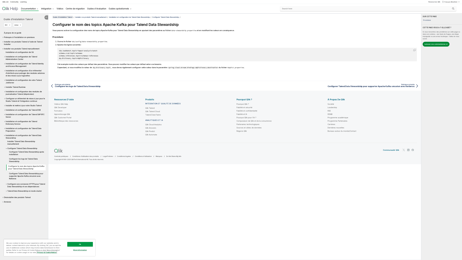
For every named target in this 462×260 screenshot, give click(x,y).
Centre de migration (75, 8)
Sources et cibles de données (249, 128)
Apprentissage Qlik (62, 114)
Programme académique (338, 118)
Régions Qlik (242, 131)
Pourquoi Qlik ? (243, 104)
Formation (58, 111)
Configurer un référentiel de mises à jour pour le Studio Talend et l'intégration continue (25, 100)
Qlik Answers (150, 128)
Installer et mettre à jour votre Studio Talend (24, 105)
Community (14, 2)
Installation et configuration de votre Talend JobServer (24, 81)
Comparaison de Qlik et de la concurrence (254, 121)
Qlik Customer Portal (62, 118)
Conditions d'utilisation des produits (85, 156)
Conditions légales (124, 156)
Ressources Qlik (434, 2)
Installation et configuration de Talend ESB (23, 110)
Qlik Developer (60, 107)
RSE (329, 111)
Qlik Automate (151, 135)
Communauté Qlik (391, 150)
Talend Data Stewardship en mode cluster (24, 191)
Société (331, 104)
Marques (159, 156)
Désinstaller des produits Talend (17, 197)
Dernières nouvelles (336, 128)
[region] (49, 247)
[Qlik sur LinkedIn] (408, 150)
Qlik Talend (150, 108)
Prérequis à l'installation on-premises (19, 37)
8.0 (6, 25)
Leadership (332, 107)
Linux (16, 25)
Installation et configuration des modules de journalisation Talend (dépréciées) (24, 93)
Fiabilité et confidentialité (247, 111)
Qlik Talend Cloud (152, 111)
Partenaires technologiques (248, 124)
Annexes (7, 202)
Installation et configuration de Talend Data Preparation (23, 129)
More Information (80, 250)
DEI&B (330, 114)
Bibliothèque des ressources (66, 121)
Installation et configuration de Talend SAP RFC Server (25, 115)
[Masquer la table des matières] (46, 17)
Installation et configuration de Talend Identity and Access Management (25, 65)
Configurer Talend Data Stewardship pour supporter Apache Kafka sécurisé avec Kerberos (26, 176)
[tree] (24, 116)
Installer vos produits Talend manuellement (21, 49)
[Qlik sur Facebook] (413, 150)
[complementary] (441, 136)
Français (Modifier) (451, 2)
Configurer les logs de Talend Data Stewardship (23, 160)
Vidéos (60, 8)
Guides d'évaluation (96, 8)
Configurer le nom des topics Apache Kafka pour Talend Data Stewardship (26, 167)
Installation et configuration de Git (20, 52)
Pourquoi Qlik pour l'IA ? (246, 118)
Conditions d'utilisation (143, 156)
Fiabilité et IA (242, 114)
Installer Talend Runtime (16, 87)
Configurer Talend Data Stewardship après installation (26, 153)
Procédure (427, 20)
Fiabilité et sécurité (244, 107)
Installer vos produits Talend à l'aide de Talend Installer (23, 43)
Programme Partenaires (337, 121)
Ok (80, 244)
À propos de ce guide (12, 33)
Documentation (28, 8)
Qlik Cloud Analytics (153, 125)
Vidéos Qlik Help (61, 104)
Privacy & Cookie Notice (46, 252)
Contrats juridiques (61, 156)
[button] (453, 8)
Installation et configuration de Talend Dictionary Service (21, 122)
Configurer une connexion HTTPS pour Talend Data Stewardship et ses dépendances (26, 185)
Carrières (331, 124)
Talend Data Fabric (153, 115)
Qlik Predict (150, 131)
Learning (23, 2)
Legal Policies (108, 156)
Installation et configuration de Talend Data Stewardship (23, 136)
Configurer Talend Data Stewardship (22, 148)
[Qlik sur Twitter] (404, 150)
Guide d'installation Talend (18, 19)
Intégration (46, 8)
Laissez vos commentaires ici (436, 44)
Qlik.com (5, 2)
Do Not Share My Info (173, 156)
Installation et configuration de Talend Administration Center (21, 58)
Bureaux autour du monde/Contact (342, 131)
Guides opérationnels (119, 8)
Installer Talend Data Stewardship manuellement (21, 142)
